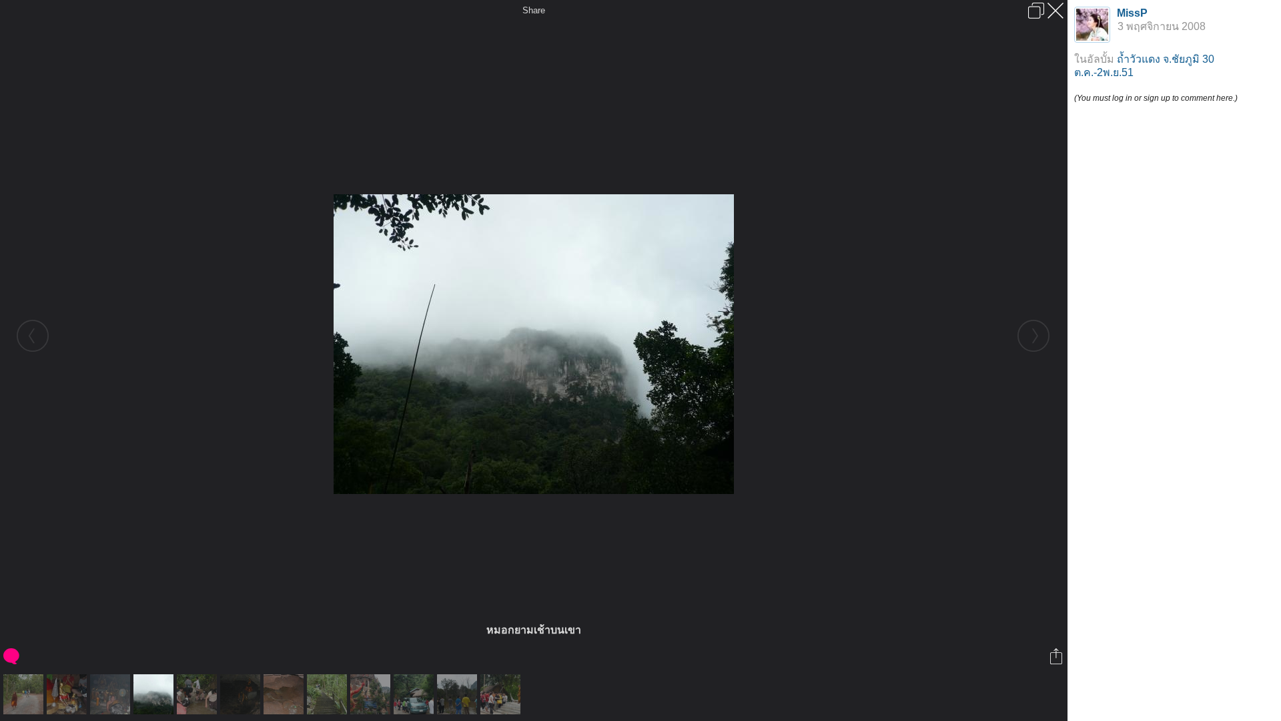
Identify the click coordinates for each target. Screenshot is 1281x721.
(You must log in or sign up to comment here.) (1156, 98)
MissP (1132, 13)
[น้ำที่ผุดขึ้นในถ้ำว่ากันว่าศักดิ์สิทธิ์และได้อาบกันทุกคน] (285, 694)
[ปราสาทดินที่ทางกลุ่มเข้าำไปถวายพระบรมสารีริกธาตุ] (372, 694)
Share (533, 10)
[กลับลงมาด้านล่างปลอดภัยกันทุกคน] (415, 694)
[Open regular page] (1036, 11)
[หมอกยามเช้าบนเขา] (155, 694)
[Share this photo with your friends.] (1057, 656)
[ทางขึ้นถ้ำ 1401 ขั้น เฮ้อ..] (328, 694)
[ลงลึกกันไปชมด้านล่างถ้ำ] (242, 694)
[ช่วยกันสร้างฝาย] (198, 694)
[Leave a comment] (12, 656)
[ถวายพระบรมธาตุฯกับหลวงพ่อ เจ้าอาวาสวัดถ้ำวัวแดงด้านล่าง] (502, 694)
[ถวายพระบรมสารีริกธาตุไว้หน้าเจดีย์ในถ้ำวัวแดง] (68, 694)
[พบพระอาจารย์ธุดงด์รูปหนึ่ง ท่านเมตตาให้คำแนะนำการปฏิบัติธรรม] (111, 694)
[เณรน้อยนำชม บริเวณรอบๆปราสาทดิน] (25, 694)
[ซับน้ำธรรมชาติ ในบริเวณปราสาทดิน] (458, 694)
